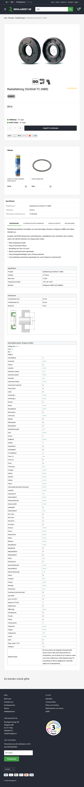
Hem (52, 2)
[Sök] (70, 9)
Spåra (76, 2)
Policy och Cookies (52, 705)
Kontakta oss (8, 702)
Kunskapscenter (9, 705)
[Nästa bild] (75, 51)
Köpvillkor (49, 699)
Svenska (7, 769)
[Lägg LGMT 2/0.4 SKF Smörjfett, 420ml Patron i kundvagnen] (26, 186)
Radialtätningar (20, 18)
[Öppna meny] (5, 9)
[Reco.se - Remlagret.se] (53, 725)
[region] (42, 173)
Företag (29, 2)
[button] (72, 88)
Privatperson (20, 2)
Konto (58, 2)
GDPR (47, 711)
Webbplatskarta (9, 711)
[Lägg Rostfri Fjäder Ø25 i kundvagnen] (50, 186)
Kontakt (70, 2)
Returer (63, 2)
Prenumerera (11, 759)
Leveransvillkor (51, 702)
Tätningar (11, 18)
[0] (78, 9)
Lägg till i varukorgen (50, 128)
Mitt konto (7, 699)
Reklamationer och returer (54, 708)
